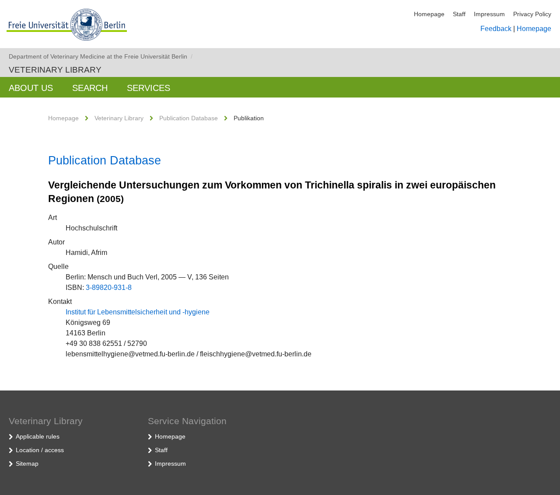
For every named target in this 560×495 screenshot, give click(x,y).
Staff (459, 13)
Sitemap (27, 463)
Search (90, 88)
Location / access (40, 449)
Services (148, 88)
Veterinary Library (55, 69)
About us (31, 88)
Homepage (429, 13)
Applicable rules (38, 436)
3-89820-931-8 (109, 287)
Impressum (489, 13)
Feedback (495, 28)
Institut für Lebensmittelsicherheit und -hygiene (138, 312)
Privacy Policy (532, 13)
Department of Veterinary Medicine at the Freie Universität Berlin (100, 56)
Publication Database (188, 118)
